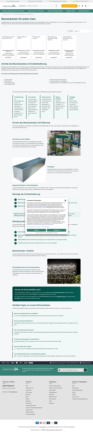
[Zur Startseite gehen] (9, 6)
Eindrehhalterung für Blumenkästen (69, 51)
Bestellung (17, 298)
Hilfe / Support (29, 392)
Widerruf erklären (30, 412)
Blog (73, 385)
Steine (50, 401)
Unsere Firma (29, 403)
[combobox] (41, 5)
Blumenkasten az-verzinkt (23, 50)
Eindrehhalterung (61, 22)
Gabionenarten (75, 388)
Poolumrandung (52, 398)
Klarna (27, 396)
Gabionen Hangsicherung (54, 385)
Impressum (28, 394)
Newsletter (28, 401)
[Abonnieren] (85, 370)
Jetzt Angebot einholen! (69, 6)
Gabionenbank (52, 390)
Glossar (74, 392)
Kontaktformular (61, 296)
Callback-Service (29, 388)
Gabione (35, 294)
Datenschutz (28, 390)
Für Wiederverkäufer (30, 414)
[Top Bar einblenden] (89, 5)
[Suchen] (56, 5)
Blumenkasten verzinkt (54, 50)
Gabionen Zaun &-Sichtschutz (55, 388)
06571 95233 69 (8, 386)
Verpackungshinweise (31, 405)
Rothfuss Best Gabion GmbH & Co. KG (54, 429)
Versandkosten (43, 426)
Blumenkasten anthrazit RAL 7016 (8, 51)
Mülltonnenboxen (53, 396)
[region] (12, 1)
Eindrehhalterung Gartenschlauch (22, 269)
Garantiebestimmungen (77, 390)
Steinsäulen (51, 403)
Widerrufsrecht (29, 409)
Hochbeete (51, 394)
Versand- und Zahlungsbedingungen (34, 407)
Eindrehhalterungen (59, 292)
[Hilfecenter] (79, 5)
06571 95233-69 (44, 296)
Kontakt (27, 398)
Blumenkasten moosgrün (39, 50)
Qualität (74, 394)
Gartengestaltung (53, 392)
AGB (27, 385)
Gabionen (84, 22)
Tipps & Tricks (75, 396)
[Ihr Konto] (82, 5)
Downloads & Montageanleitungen (80, 398)
